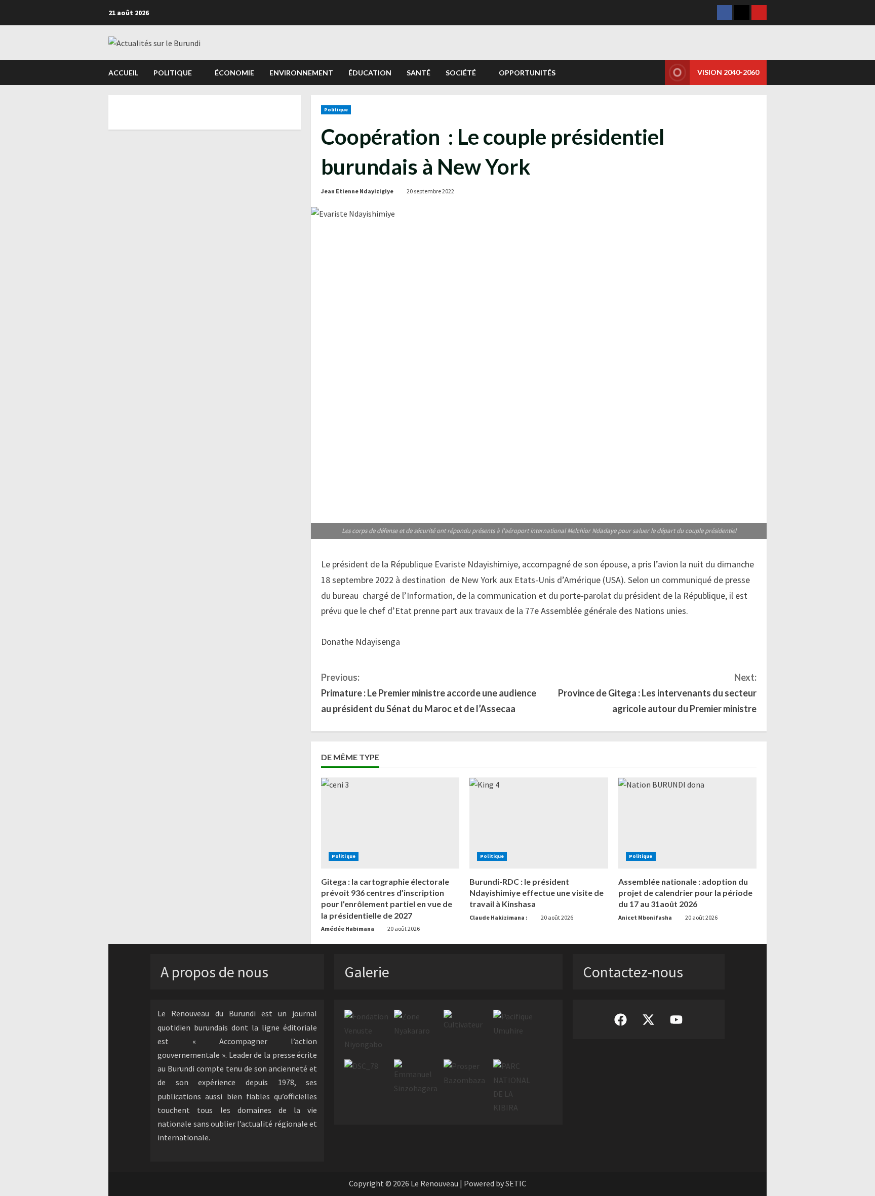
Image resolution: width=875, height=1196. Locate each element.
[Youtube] (759, 12)
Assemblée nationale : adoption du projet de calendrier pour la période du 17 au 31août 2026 (685, 893)
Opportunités (527, 72)
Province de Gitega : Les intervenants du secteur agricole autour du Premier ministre (657, 693)
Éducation (369, 72)
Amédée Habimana (347, 928)
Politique (172, 72)
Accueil (123, 72)
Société (461, 72)
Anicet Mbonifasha (645, 917)
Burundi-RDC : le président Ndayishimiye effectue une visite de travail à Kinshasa (536, 893)
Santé (418, 72)
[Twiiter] (741, 12)
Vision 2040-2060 (728, 72)
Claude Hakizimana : (498, 917)
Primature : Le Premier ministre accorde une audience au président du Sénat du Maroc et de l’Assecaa (428, 693)
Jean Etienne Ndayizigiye (357, 191)
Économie (234, 72)
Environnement (301, 72)
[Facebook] (724, 12)
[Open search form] (654, 72)
